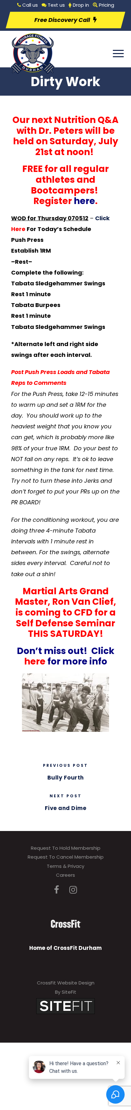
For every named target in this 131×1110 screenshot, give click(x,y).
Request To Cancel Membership (66, 857)
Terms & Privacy (65, 866)
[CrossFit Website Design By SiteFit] (65, 1005)
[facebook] (56, 890)
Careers (65, 875)
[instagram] (73, 890)
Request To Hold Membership (65, 848)
